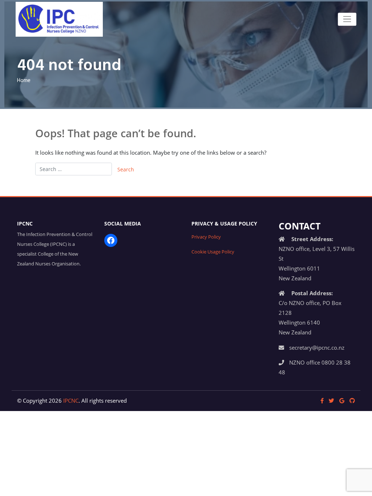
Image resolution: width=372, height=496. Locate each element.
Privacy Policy (206, 237)
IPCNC (70, 400)
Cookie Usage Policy (212, 252)
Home (24, 80)
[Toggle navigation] (347, 19)
